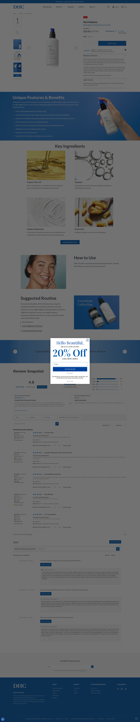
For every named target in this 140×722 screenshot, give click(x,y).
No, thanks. (70, 373)
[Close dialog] (87, 340)
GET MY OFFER (70, 369)
